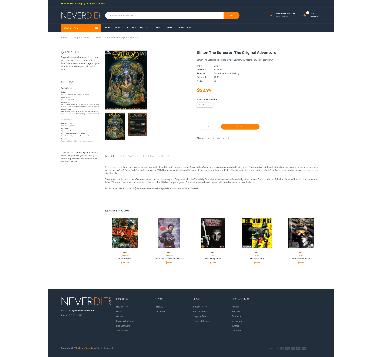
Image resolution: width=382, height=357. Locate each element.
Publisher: (201, 73)
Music (119, 311)
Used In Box (205, 105)
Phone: (64, 315)
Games (119, 316)
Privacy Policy (200, 307)
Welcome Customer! (285, 13)
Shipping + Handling (156, 155)
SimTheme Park (125, 258)
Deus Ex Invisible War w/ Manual (169, 258)
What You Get (129, 155)
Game (125, 252)
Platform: (201, 69)
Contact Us (160, 311)
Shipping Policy (200, 316)
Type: (199, 66)
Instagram (237, 321)
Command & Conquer (301, 258)
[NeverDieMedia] (81, 15)
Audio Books (122, 330)
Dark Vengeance (213, 258)
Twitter (235, 326)
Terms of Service (201, 321)
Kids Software (123, 326)
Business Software (125, 321)
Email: (64, 310)
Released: (201, 77)
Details (110, 155)
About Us (236, 307)
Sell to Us (236, 311)
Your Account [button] (282, 16)
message (86, 63)
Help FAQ (159, 307)
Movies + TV (122, 307)
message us (83, 152)
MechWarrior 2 (257, 258)
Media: (200, 81)
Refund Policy (200, 311)
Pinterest (236, 330)
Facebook (236, 316)
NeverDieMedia (86, 348)
